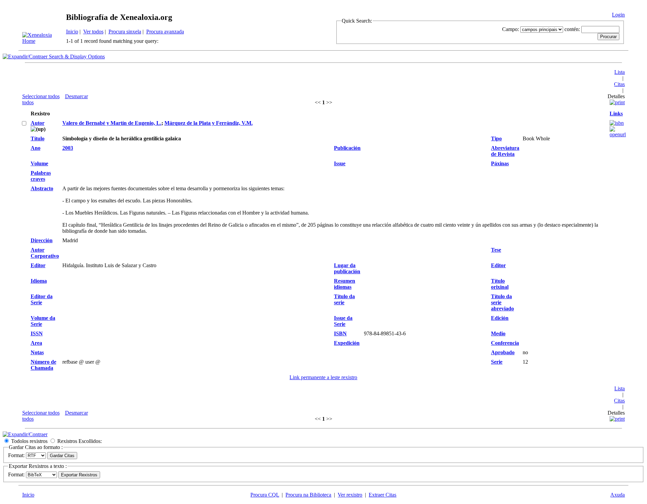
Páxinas (500, 163)
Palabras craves (41, 176)
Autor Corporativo (45, 253)
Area (36, 343)
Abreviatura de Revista (505, 151)
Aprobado (503, 352)
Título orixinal (500, 284)
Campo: (510, 29)
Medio (498, 333)
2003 (67, 148)
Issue (339, 163)
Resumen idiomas (344, 284)
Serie (496, 362)
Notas (37, 352)
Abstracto (42, 188)
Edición (500, 318)
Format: (16, 455)
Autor (37, 123)
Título (37, 138)
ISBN (340, 333)
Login (618, 15)
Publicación (347, 148)
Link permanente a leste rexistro (323, 377)
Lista (619, 72)
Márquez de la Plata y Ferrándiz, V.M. (208, 123)
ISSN (37, 333)
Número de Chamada (43, 365)
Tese (496, 250)
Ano (35, 148)
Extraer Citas (382, 495)
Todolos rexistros (29, 441)
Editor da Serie (42, 299)
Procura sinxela (125, 31)
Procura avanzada (165, 31)
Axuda (617, 495)
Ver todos (93, 31)
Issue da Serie (343, 321)
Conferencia (505, 343)
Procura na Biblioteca (308, 495)
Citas (619, 84)
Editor (38, 265)
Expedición (347, 343)
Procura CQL (264, 495)
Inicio (72, 31)
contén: (572, 29)
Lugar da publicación (347, 268)
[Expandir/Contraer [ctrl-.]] (25, 434)
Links (616, 113)
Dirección (42, 240)
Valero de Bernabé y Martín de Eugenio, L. (111, 123)
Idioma (39, 281)
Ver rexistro (350, 495)
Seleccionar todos (41, 96)
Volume (39, 163)
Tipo (496, 138)
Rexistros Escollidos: (79, 441)
